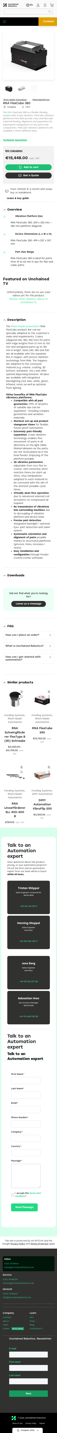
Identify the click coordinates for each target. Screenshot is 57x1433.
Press (32, 1321)
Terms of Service (39, 1244)
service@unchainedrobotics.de (18, 1283)
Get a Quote (31, 175)
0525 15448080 (10, 1279)
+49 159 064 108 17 (28, 941)
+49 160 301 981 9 (28, 906)
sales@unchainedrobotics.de (19, 1267)
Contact (48, 21)
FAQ (31, 1317)
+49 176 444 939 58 (28, 1016)
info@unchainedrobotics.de (17, 1297)
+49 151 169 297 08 (28, 981)
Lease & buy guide (18, 198)
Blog (32, 1325)
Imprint (42, 1423)
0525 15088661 (11, 1263)
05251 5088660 (10, 1293)
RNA (9, 112)
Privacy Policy (17, 1244)
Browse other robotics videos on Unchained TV (28, 301)
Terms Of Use (17, 1423)
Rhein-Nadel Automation (15, 99)
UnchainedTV (36, 1328)
